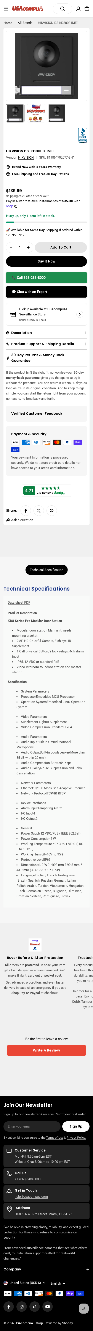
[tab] (46, 570)
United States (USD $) (25, 1283)
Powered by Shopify (59, 1323)
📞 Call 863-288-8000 (29, 278)
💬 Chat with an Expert (29, 292)
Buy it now (46, 261)
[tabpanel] (46, 747)
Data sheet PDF (19, 603)
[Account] (78, 8)
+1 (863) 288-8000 (27, 1179)
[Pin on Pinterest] (51, 510)
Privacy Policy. (76, 1137)
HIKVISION (26, 157)
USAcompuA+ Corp (29, 1323)
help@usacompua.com (31, 1197)
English (55, 1283)
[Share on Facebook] (26, 510)
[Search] (62, 8)
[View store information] (79, 314)
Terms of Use (54, 1137)
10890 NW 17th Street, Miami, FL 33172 (44, 1214)
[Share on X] (39, 510)
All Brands (25, 23)
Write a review (46, 1050)
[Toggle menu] (6, 8)
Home (7, 23)
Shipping (12, 196)
